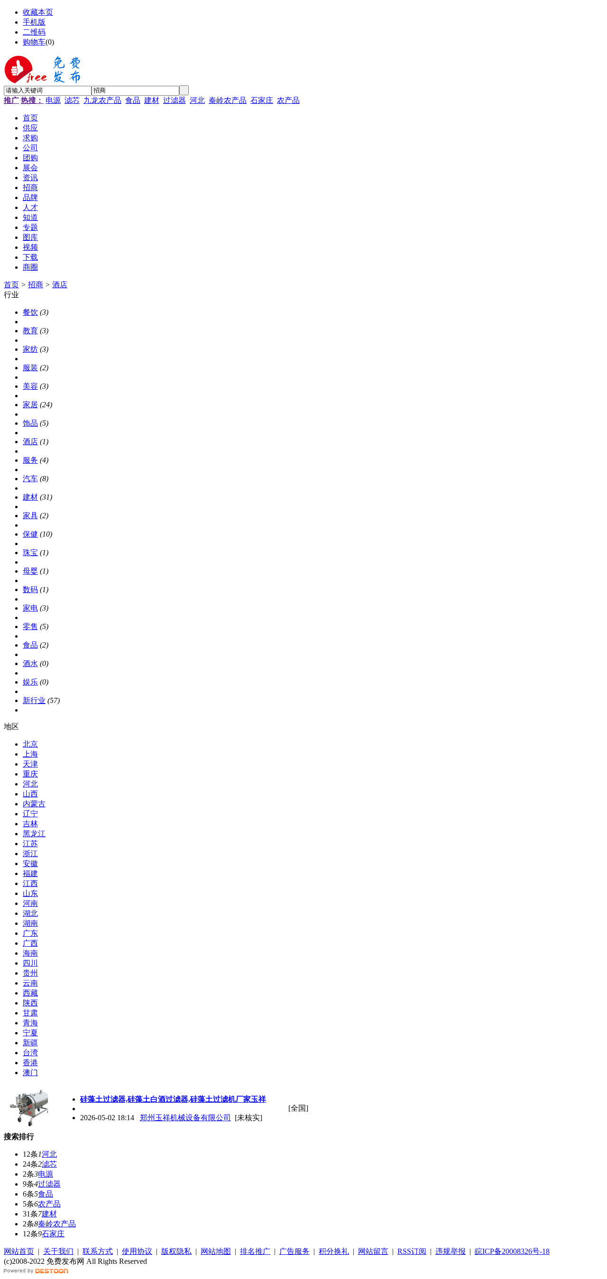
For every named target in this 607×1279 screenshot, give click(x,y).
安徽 (30, 863)
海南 (30, 953)
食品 (132, 100)
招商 (35, 285)
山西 (30, 794)
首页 (11, 285)
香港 (30, 1063)
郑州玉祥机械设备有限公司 (185, 1118)
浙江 (30, 854)
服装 (30, 368)
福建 (30, 873)
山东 (30, 893)
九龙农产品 (102, 100)
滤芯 (72, 100)
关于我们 (58, 1251)
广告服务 (294, 1251)
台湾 (30, 1053)
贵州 (30, 973)
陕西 (30, 1003)
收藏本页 (38, 12)
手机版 (34, 22)
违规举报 (450, 1251)
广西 (30, 943)
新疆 (30, 1043)
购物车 (34, 42)
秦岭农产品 (228, 100)
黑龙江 (34, 834)
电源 (53, 100)
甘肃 (30, 1013)
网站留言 (373, 1251)
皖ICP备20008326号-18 (512, 1251)
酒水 (30, 663)
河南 (30, 903)
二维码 (34, 32)
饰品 (30, 423)
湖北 (30, 913)
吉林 (30, 824)
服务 (30, 460)
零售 (30, 626)
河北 (197, 100)
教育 (30, 331)
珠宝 (30, 552)
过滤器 (174, 100)
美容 (30, 386)
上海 (30, 754)
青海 (30, 1023)
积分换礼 (334, 1251)
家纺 (30, 349)
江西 (30, 883)
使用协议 (137, 1251)
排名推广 (255, 1251)
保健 (30, 534)
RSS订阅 (411, 1251)
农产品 (288, 100)
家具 (30, 516)
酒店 (59, 285)
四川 (30, 963)
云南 (30, 983)
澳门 (30, 1073)
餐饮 (30, 312)
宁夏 (30, 1033)
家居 (30, 405)
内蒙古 (34, 804)
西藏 (30, 993)
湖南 (30, 923)
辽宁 (30, 814)
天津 (30, 764)
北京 (30, 744)
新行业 (34, 700)
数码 (30, 589)
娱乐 (30, 682)
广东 (30, 933)
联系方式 (98, 1251)
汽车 (30, 479)
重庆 (30, 774)
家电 (30, 608)
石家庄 (261, 100)
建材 (151, 100)
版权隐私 (176, 1251)
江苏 (30, 844)
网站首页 (19, 1251)
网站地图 (216, 1251)
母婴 (30, 571)
